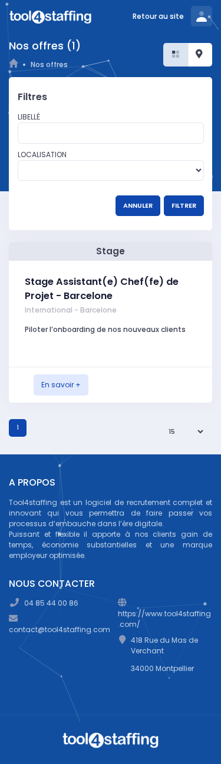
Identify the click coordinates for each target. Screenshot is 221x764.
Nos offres (49, 64)
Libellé (29, 117)
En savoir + (61, 385)
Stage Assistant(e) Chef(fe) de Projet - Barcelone (102, 289)
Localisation (42, 155)
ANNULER (138, 205)
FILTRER (183, 205)
